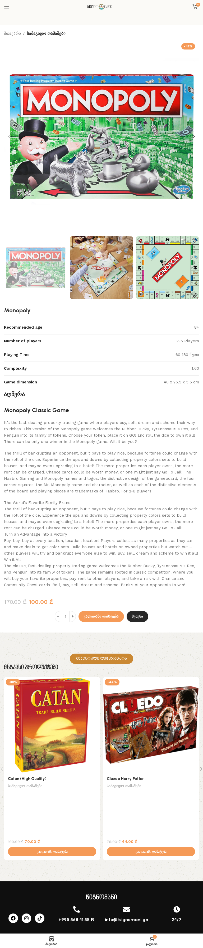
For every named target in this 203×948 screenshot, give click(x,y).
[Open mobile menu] (6, 6)
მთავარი (12, 33)
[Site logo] (101, 6)
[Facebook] (13, 918)
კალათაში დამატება (101, 616)
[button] (9, 136)
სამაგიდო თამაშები (46, 33)
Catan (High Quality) (27, 778)
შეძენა (137, 616)
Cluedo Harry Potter (125, 778)
